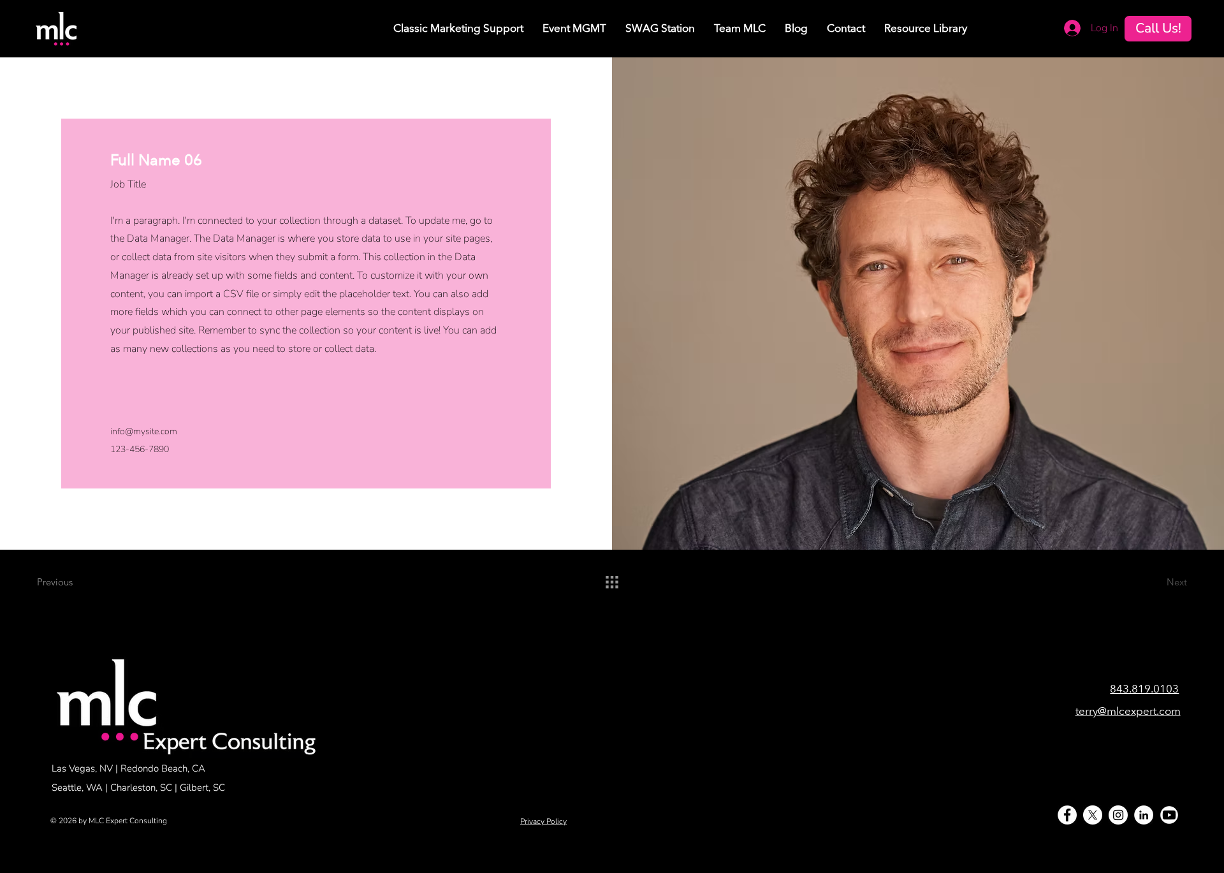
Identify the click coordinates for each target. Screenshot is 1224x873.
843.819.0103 (1144, 689)
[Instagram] (1118, 815)
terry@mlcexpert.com (1128, 711)
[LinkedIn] (1143, 815)
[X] (1092, 815)
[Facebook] (1067, 815)
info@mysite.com (143, 431)
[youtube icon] (1169, 815)
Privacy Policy (543, 821)
